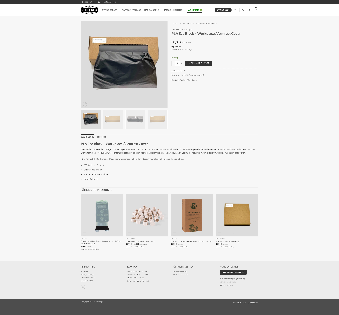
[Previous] (85, 64)
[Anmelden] (249, 10)
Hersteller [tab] (101, 137)
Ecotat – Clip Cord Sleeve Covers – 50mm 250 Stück (191, 241)
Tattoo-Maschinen (174, 10)
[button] (243, 10)
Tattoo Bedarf (109, 10)
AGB (245, 303)
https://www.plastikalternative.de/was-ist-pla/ (163, 159)
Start (174, 23)
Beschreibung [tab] (87, 137)
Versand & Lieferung (228, 282)
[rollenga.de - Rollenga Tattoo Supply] (89, 10)
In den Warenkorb (198, 63)
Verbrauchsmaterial (206, 23)
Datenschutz (253, 303)
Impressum (237, 303)
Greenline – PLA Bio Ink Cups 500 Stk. (141, 241)
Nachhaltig (185, 75)
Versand (178, 46)
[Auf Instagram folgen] (235, 10)
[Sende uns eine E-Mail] (83, 287)
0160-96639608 (137, 278)
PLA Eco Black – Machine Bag (227, 241)
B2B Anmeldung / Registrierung (232, 278)
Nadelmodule (151, 10)
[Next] (162, 64)
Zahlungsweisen (226, 285)
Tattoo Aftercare (131, 10)
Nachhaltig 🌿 (194, 10)
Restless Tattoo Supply (181, 29)
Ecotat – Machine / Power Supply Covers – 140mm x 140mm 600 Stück (101, 242)
